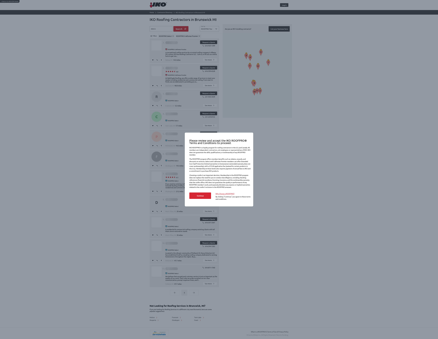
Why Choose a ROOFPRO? (225, 194)
